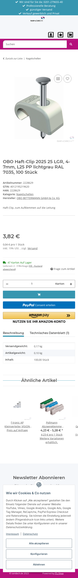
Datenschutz (30, 533)
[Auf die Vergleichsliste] (58, 79)
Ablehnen (39, 564)
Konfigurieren (39, 553)
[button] (51, 35)
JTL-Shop (59, 573)
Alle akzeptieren (39, 543)
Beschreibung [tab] (13, 333)
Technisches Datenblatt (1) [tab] (49, 333)
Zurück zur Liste (13, 58)
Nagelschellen (25, 194)
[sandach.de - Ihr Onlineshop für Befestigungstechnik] (37, 18)
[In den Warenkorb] (6, 70)
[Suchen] (71, 44)
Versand (33, 248)
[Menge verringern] (7, 284)
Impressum (12, 533)
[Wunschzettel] (60, 35)
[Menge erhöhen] (71, 284)
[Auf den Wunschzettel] (67, 79)
